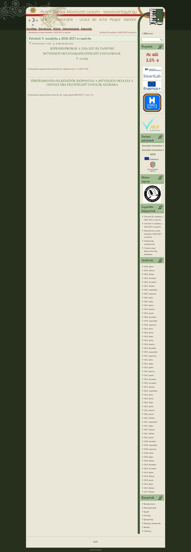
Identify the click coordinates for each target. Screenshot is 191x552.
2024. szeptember (150, 321)
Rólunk (57, 28)
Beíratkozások (149, 504)
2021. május (148, 425)
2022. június (149, 398)
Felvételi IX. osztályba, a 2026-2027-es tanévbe (118, 32)
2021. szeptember (150, 422)
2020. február (149, 460)
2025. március (149, 309)
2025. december (150, 278)
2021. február (149, 433)
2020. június (149, 453)
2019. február (149, 476)
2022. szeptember (150, 391)
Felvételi (147, 515)
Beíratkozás (45, 28)
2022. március (149, 410)
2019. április (149, 472)
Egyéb (146, 511)
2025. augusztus (150, 293)
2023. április (149, 367)
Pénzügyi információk (152, 523)
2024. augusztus (150, 324)
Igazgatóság (148, 519)
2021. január (149, 437)
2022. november (150, 383)
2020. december (150, 441)
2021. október (149, 418)
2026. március (149, 270)
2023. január (149, 375)
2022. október (149, 387)
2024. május (148, 336)
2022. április (149, 406)
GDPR (95, 542)
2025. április (149, 305)
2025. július (148, 297)
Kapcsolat (86, 28)
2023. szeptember (150, 352)
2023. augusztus (150, 356)
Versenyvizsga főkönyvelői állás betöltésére (150, 251)
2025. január (149, 313)
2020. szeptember (150, 445)
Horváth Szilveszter (65, 43)
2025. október (149, 286)
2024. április (149, 340)
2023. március (149, 371)
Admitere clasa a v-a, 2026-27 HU (76, 69)
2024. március (149, 344)
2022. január (149, 414)
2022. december (150, 379)
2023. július (148, 359)
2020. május (148, 457)
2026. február (149, 274)
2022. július (148, 394)
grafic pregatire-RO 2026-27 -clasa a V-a (78, 94)
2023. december (150, 348)
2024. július (148, 328)
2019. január (149, 480)
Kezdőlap (31, 28)
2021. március (149, 429)
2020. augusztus (150, 449)
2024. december (150, 317)
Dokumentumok (71, 28)
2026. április (149, 266)
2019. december (150, 464)
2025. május (148, 301)
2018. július (148, 484)
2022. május (148, 402)
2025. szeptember (150, 289)
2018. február (149, 488)
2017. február (149, 491)
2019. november (150, 468)
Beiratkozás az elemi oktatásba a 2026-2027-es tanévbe (50, 32)
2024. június (149, 332)
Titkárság (147, 531)
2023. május (148, 363)
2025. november (150, 282)
